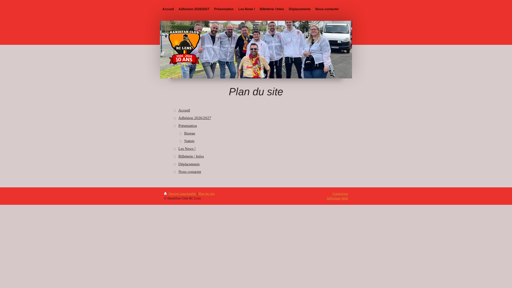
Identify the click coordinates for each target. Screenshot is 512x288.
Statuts (189, 141)
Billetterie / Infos (191, 156)
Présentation (187, 126)
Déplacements (189, 164)
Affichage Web (337, 198)
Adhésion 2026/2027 (194, 118)
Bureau (189, 133)
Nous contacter (189, 172)
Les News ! (187, 149)
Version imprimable (182, 194)
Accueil (184, 110)
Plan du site (206, 194)
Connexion (340, 194)
